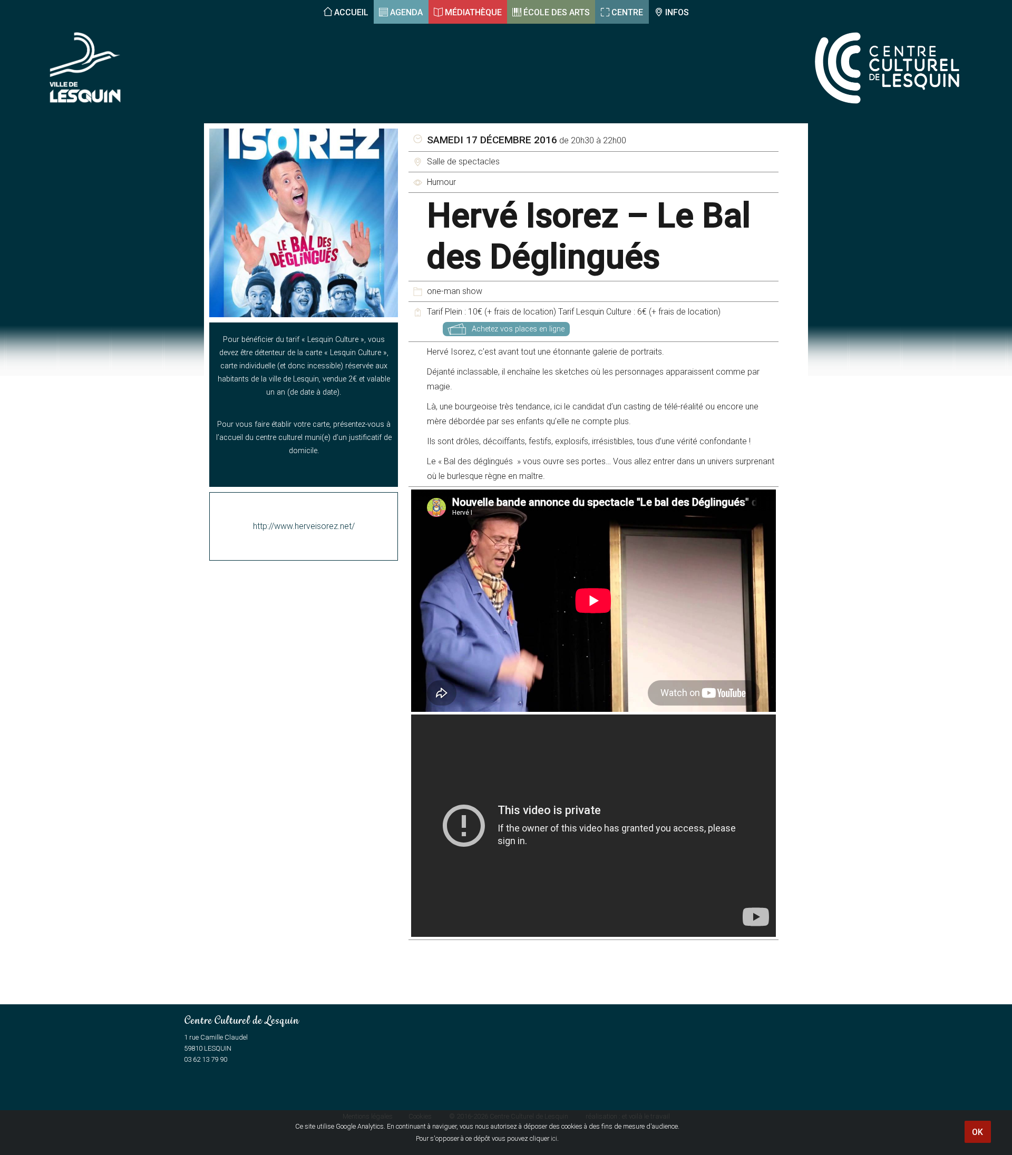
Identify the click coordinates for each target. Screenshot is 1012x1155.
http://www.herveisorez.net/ (304, 526)
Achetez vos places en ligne (518, 329)
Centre (627, 12)
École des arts (556, 12)
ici (554, 1138)
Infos (677, 12)
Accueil (351, 12)
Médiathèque (473, 12)
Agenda (406, 12)
